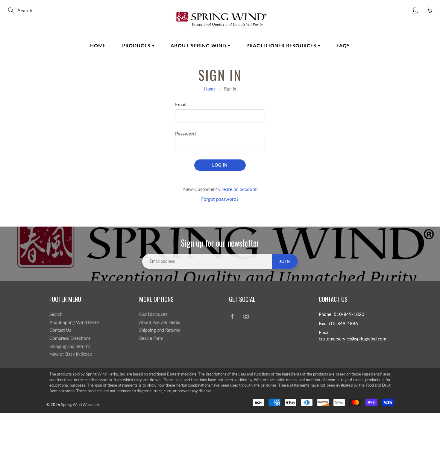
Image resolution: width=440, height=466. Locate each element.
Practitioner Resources (282, 45)
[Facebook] (232, 316)
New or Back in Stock (70, 354)
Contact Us (60, 330)
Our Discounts (153, 314)
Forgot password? (220, 199)
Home (98, 45)
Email (180, 104)
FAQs (343, 45)
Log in (220, 165)
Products (137, 45)
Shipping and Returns (69, 346)
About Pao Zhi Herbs (159, 322)
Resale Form (151, 338)
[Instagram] (246, 316)
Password (185, 133)
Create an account (237, 189)
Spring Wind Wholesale (80, 404)
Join (284, 261)
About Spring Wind (199, 45)
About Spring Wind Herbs (74, 322)
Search (55, 314)
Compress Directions (70, 338)
